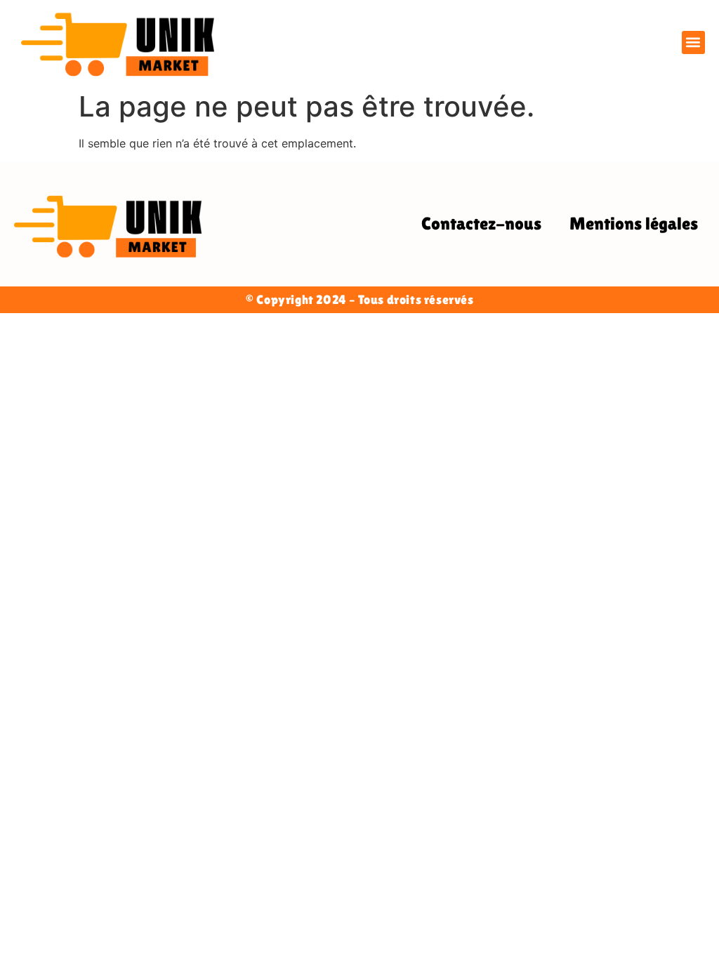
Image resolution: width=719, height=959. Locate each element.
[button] (693, 42)
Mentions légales (633, 223)
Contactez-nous (481, 223)
